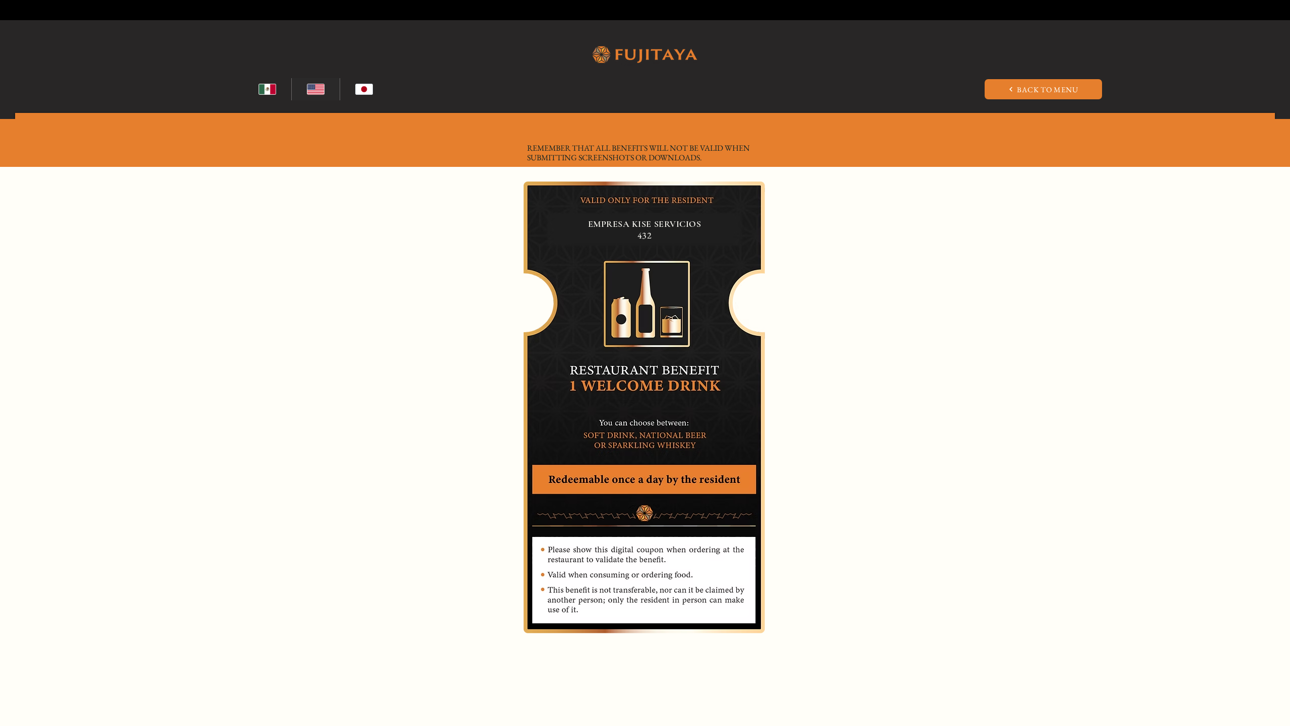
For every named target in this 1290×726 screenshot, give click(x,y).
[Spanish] (267, 89)
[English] (315, 89)
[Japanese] (364, 89)
